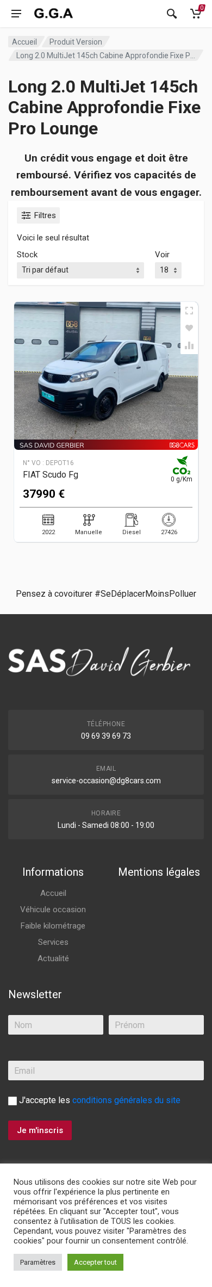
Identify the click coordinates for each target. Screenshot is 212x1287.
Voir (162, 254)
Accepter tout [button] (95, 1262)
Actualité (53, 958)
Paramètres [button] (37, 1262)
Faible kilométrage (53, 926)
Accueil (24, 42)
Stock (27, 254)
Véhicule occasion (53, 909)
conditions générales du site (126, 1100)
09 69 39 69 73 (106, 736)
